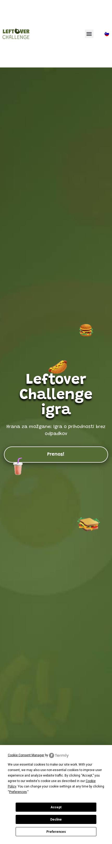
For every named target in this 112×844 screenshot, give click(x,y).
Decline (56, 819)
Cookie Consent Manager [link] (26, 755)
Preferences (56, 832)
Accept (56, 807)
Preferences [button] (18, 792)
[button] (89, 33)
